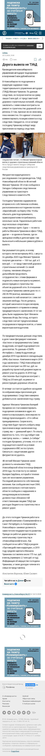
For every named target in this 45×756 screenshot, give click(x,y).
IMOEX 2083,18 (33, 38)
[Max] (28, 712)
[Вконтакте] (9, 712)
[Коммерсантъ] (4, 33)
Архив (4, 698)
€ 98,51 (15, 38)
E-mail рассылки (29, 704)
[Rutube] (24, 712)
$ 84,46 (8, 38)
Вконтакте (9, 584)
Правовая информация (32, 701)
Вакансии (6, 706)
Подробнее (15, 751)
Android (25, 696)
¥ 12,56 (23, 38)
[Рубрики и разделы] (40, 33)
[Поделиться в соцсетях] (40, 59)
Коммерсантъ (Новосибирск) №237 (16, 594)
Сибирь (5, 53)
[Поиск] (36, 33)
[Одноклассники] (19, 712)
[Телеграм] (4, 712)
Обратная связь (29, 698)
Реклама (5, 704)
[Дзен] (14, 712)
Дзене (20, 580)
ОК (40, 46)
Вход (31, 33)
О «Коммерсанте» (9, 696)
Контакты (6, 701)
